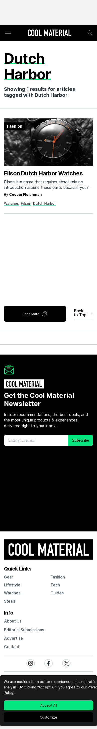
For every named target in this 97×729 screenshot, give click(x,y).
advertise (13, 638)
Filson (26, 203)
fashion (57, 576)
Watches (11, 203)
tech (55, 584)
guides (57, 592)
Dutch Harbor (44, 203)
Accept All (48, 705)
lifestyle (12, 584)
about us (12, 621)
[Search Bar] (90, 33)
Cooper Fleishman (25, 194)
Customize (48, 717)
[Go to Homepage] (49, 33)
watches (12, 592)
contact (11, 646)
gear (8, 576)
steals (10, 601)
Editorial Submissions (24, 629)
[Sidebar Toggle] (8, 33)
